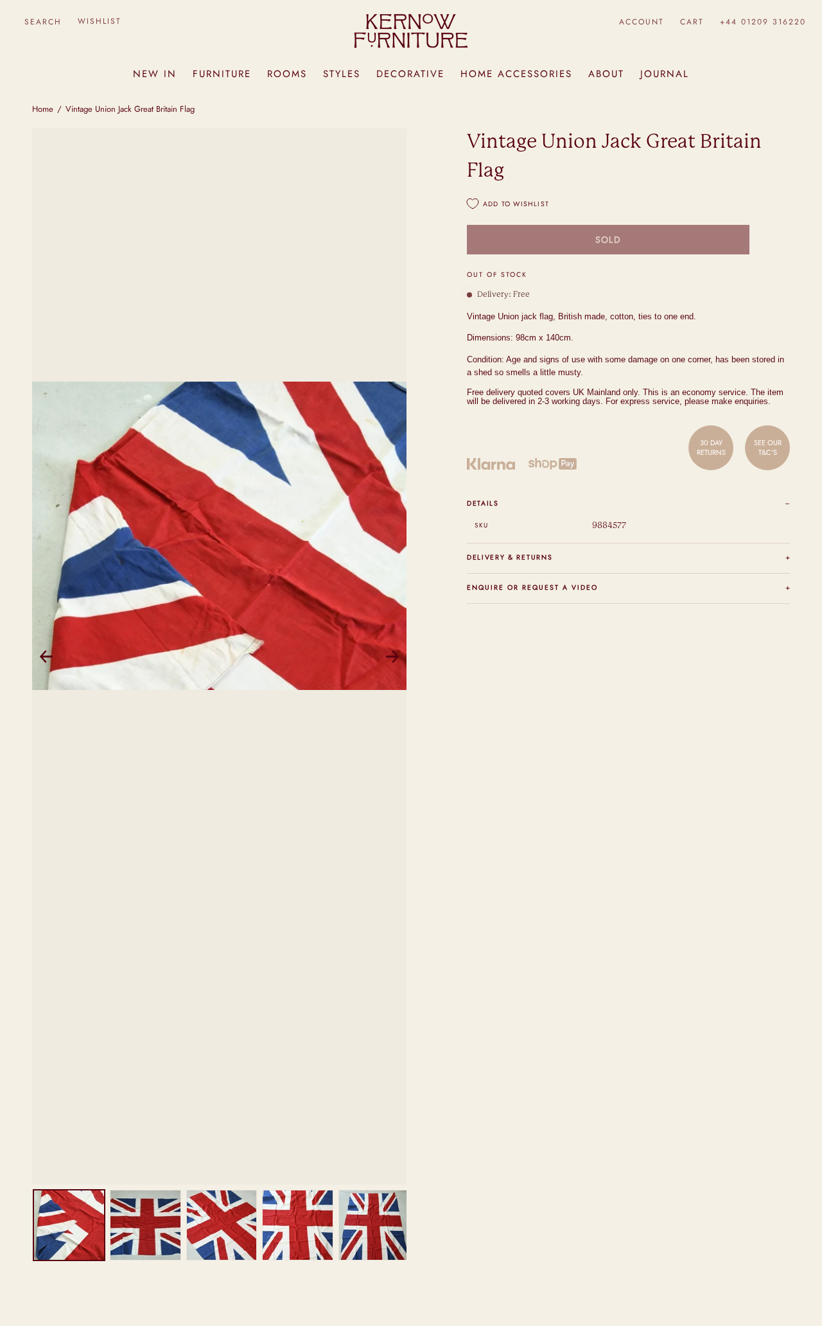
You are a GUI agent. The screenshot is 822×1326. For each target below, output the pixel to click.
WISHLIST (99, 21)
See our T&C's (768, 447)
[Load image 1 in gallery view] (69, 1225)
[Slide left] (46, 656)
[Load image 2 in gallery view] (145, 1225)
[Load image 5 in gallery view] (374, 1225)
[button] (42, 21)
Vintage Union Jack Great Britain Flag (130, 109)
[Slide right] (392, 656)
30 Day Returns (711, 447)
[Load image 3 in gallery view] (222, 1225)
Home (42, 109)
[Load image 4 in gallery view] (297, 1225)
